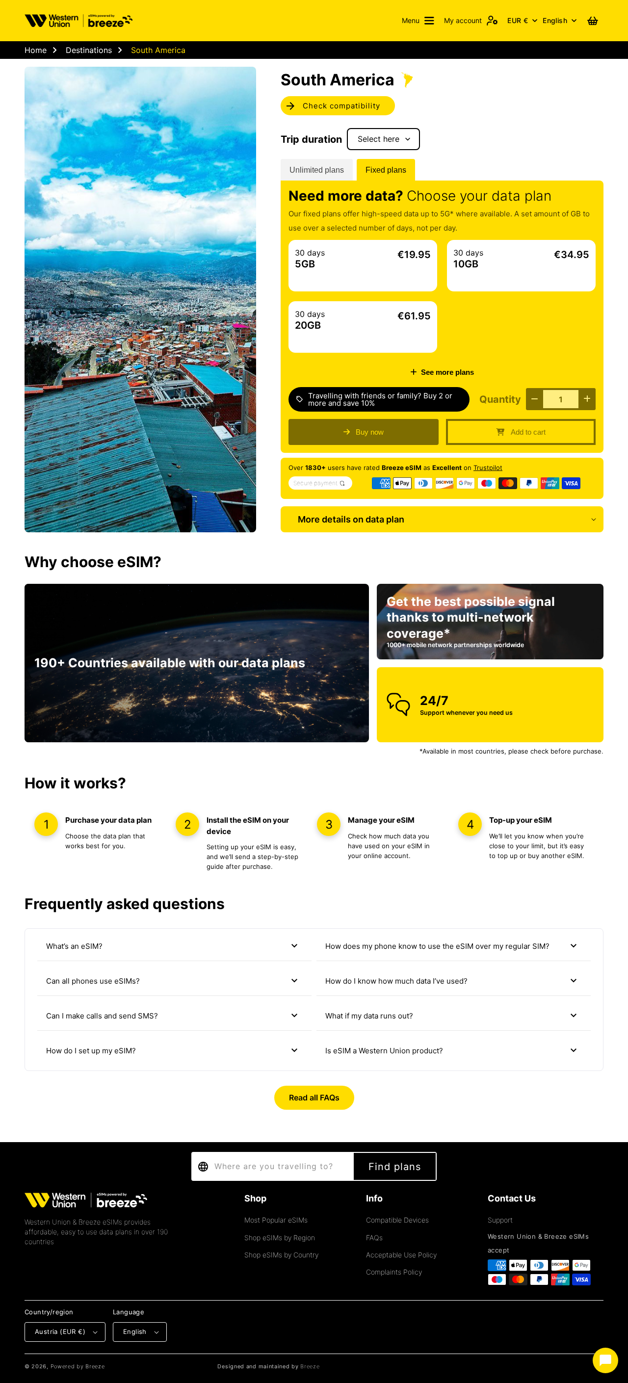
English (555, 20)
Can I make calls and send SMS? (173, 1015)
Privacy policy (462, 1366)
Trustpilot (487, 467)
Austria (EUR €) (60, 1331)
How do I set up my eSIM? (173, 1050)
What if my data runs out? (452, 1015)
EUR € (517, 20)
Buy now (370, 432)
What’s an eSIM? (173, 946)
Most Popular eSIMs (276, 1220)
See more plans (447, 372)
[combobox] (272, 1166)
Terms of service (515, 1366)
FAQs (374, 1237)
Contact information (575, 1366)
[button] (418, 20)
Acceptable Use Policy (401, 1255)
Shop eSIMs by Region (279, 1237)
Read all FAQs (314, 1097)
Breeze (309, 1366)
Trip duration (311, 139)
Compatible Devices (397, 1220)
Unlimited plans (316, 170)
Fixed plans (386, 170)
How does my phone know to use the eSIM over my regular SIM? (452, 946)
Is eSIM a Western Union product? (452, 1050)
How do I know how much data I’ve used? (452, 981)
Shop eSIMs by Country (281, 1255)
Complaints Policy (394, 1272)
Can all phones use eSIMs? (173, 981)
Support (500, 1220)
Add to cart (528, 432)
